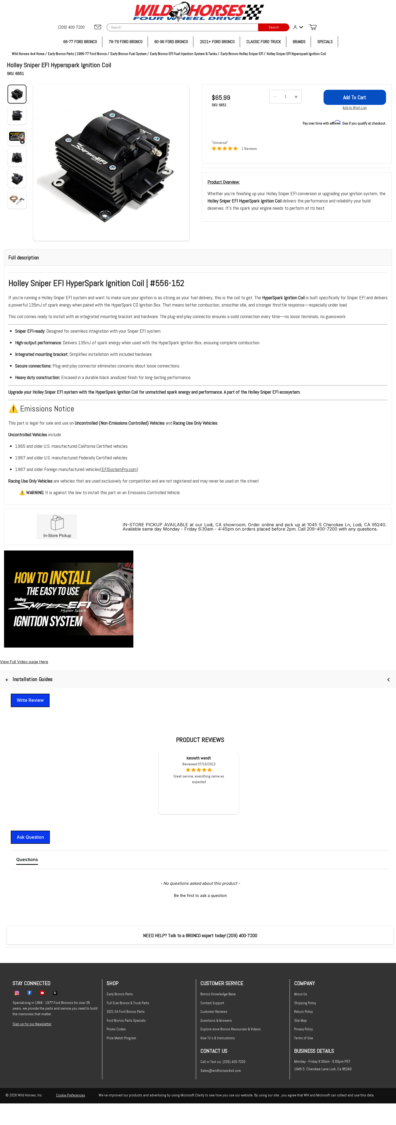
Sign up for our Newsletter (32, 1023)
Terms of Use (303, 1038)
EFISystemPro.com (119, 469)
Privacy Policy (303, 1029)
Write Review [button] (30, 700)
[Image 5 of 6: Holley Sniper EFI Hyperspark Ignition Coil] (17, 178)
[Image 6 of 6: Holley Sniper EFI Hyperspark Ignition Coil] (17, 199)
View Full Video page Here (24, 661)
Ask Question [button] (30, 837)
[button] (111, 162)
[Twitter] (55, 992)
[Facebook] (29, 992)
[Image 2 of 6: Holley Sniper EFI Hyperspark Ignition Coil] (17, 115)
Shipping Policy (305, 1003)
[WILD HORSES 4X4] (198, 11)
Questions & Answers (216, 1020)
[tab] (27, 860)
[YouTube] (42, 992)
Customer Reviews (213, 1011)
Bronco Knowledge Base (218, 994)
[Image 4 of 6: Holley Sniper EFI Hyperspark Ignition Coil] (17, 157)
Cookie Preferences (70, 1095)
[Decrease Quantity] (275, 97)
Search (274, 27)
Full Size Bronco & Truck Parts (128, 1003)
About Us (300, 994)
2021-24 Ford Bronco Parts (126, 1011)
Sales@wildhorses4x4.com (220, 1070)
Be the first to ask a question (200, 895)
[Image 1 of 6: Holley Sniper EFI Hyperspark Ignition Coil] (17, 94)
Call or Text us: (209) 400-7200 (222, 1061)
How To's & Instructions (217, 1038)
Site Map (300, 1020)
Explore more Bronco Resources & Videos (230, 1029)
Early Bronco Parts (120, 994)
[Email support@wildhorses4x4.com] (98, 27)
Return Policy (303, 1011)
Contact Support (212, 1003)
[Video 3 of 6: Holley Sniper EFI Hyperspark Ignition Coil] (17, 136)
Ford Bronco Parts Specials (126, 1020)
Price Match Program (121, 1038)
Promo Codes (116, 1029)
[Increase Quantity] (296, 97)
